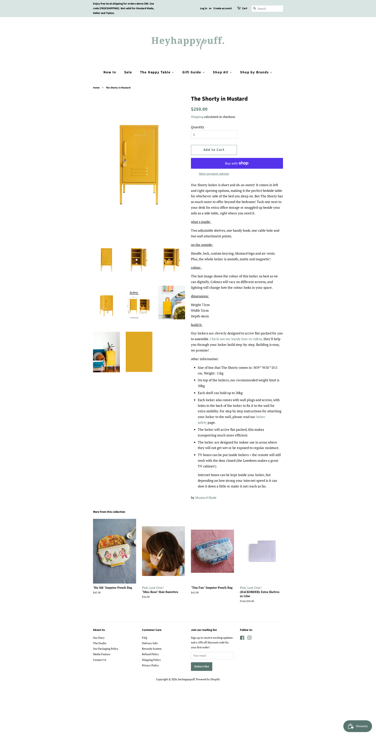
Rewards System (152, 648)
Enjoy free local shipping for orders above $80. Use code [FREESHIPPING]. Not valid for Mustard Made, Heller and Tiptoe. (123, 8)
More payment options (214, 174)
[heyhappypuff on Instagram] (249, 638)
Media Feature (101, 654)
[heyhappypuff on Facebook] (242, 638)
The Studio (99, 643)
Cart (244, 8)
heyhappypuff (186, 679)
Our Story (99, 637)
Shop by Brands (255, 72)
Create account (222, 8)
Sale (128, 72)
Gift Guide (192, 72)
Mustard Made (206, 497)
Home (96, 87)
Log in (203, 8)
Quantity (197, 127)
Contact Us (99, 660)
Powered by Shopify (208, 679)
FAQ (144, 637)
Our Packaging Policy (105, 648)
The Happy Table (156, 72)
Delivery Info (150, 643)
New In (109, 72)
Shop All (221, 72)
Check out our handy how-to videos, (236, 339)
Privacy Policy (150, 665)
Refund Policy (150, 654)
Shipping (197, 117)
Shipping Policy (151, 660)
